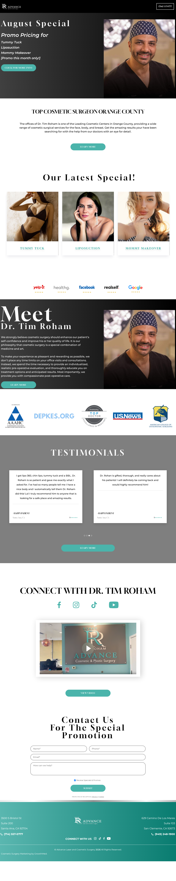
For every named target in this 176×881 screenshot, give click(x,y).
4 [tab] (91, 535)
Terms (101, 797)
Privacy (95, 797)
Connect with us (78, 838)
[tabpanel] (46, 499)
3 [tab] (89, 535)
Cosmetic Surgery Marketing (16, 854)
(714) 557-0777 (165, 6)
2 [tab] (86, 535)
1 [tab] (84, 535)
